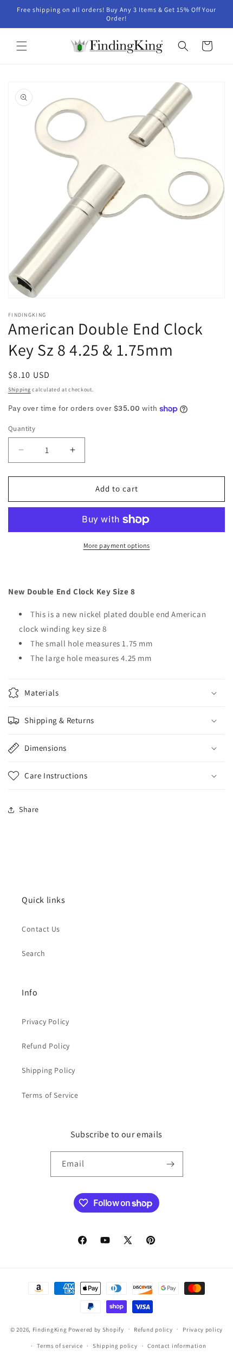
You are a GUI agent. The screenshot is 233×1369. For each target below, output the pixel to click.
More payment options (116, 545)
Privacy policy (203, 1329)
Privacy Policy (45, 1021)
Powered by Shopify (96, 1329)
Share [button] (29, 809)
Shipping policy (115, 1346)
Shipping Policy (48, 1070)
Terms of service (59, 1346)
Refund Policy (46, 1046)
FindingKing (50, 1329)
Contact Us (41, 929)
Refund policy (153, 1329)
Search (34, 953)
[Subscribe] (171, 1164)
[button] (22, 46)
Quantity (21, 428)
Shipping (19, 389)
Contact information (176, 1346)
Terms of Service (50, 1095)
